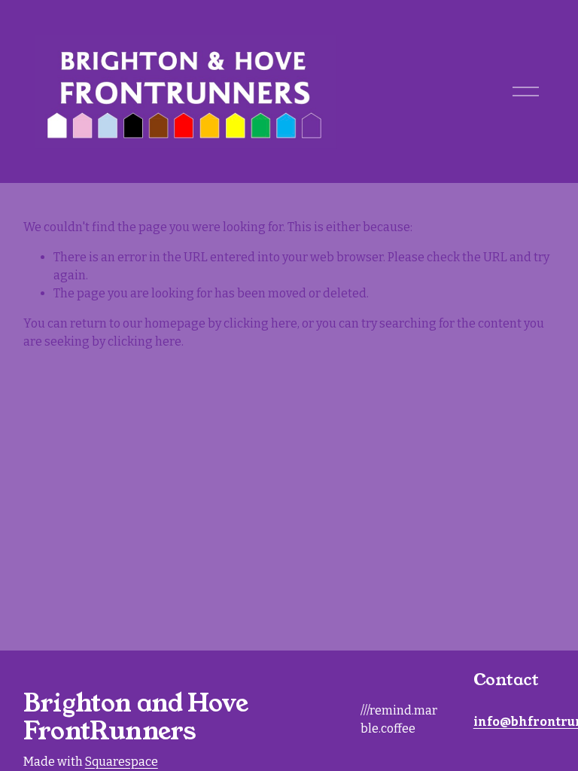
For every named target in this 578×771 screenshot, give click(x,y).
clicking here (260, 323)
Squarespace (121, 761)
